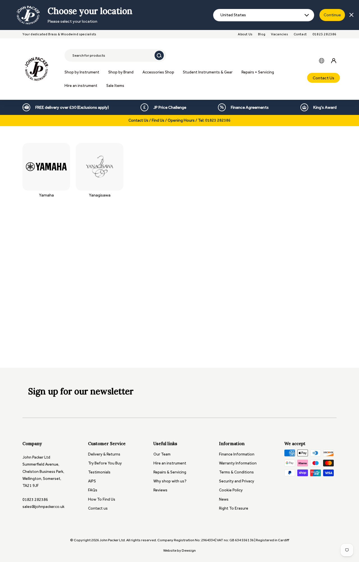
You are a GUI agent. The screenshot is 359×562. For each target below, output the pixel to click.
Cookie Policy (231, 490)
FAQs (92, 490)
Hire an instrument (81, 85)
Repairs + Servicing (257, 72)
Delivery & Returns (104, 454)
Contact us (98, 508)
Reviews (160, 490)
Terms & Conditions (236, 472)
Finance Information (236, 454)
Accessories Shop (158, 72)
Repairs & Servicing (169, 472)
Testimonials (99, 472)
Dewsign (189, 550)
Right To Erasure (233, 508)
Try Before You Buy (105, 463)
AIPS (92, 481)
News (224, 499)
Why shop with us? (170, 481)
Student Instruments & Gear (208, 72)
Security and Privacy (236, 481)
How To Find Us (101, 499)
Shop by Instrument (82, 72)
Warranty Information (238, 463)
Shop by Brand (121, 72)
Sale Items (115, 85)
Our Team (162, 454)
